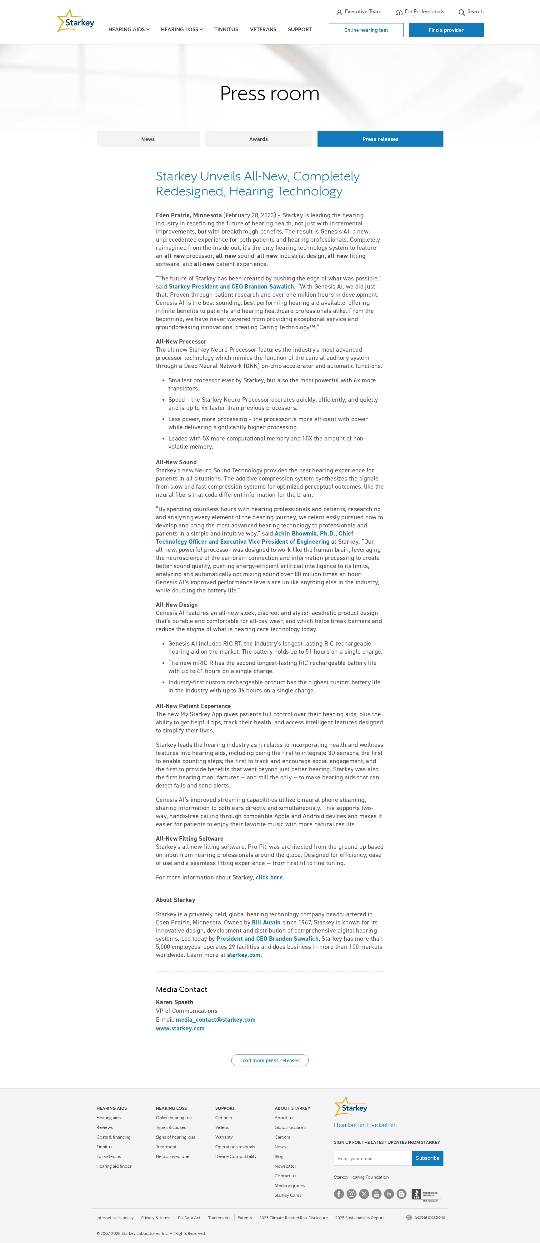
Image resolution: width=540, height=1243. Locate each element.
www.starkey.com (180, 1028)
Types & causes (171, 1127)
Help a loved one (172, 1156)
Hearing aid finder (114, 1166)
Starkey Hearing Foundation (361, 1177)
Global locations (290, 1127)
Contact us (285, 1175)
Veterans (263, 30)
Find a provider (446, 30)
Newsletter (285, 1166)
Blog (279, 1156)
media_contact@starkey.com (216, 1019)
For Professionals (424, 11)
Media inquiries (290, 1185)
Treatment (166, 1146)
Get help (223, 1117)
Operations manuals (235, 1146)
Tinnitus (226, 30)
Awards (258, 139)
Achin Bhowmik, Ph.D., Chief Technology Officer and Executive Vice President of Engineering (254, 537)
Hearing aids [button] (126, 30)
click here (269, 877)
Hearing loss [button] (179, 30)
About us (284, 1117)
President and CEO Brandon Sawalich (268, 938)
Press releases (380, 139)
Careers (282, 1137)
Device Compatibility (236, 1156)
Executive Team (363, 11)
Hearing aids (109, 1117)
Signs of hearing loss (175, 1137)
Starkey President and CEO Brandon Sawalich (231, 286)
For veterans (109, 1156)
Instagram (352, 1194)
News (148, 139)
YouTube (377, 1194)
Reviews (105, 1127)
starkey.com (244, 955)
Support (300, 30)
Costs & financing (114, 1137)
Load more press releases (270, 1060)
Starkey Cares (288, 1195)
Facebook (339, 1194)
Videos (222, 1127)
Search (475, 11)
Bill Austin (266, 922)
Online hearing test (366, 30)
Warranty (224, 1137)
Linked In (389, 1194)
